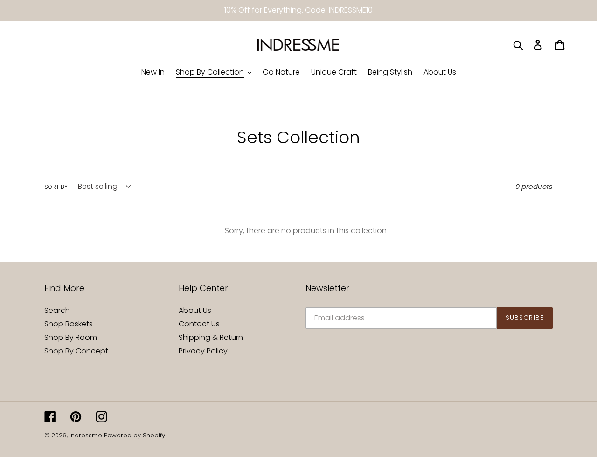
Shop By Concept (76, 351)
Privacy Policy (203, 351)
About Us (195, 310)
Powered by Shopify (134, 435)
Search (57, 310)
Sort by (56, 187)
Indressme (85, 435)
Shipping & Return (211, 337)
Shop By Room (70, 337)
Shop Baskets (68, 324)
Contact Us (199, 324)
